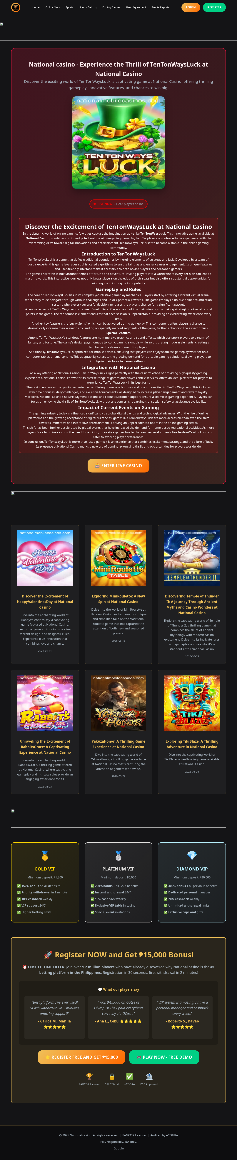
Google (119, 1148)
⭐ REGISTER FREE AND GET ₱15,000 (81, 1057)
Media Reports (160, 7)
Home (36, 7)
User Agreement (136, 7)
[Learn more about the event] (118, 31)
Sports (70, 7)
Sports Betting (87, 7)
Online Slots (53, 7)
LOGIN (191, 7)
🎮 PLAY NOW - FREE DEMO (164, 1057)
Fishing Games (111, 7)
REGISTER (214, 7)
